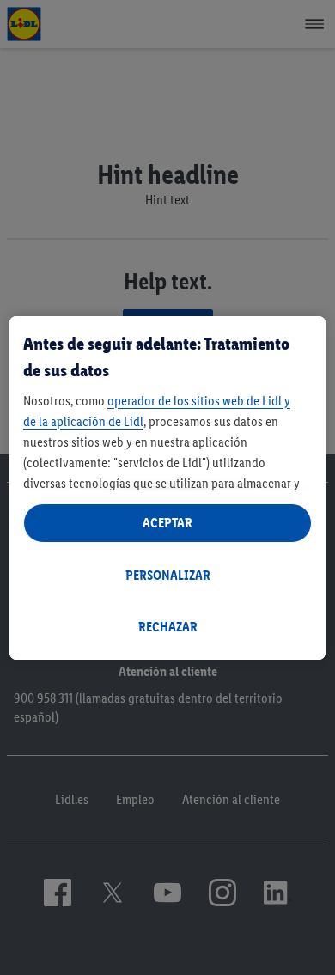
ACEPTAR (167, 523)
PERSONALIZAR (167, 575)
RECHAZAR (168, 627)
